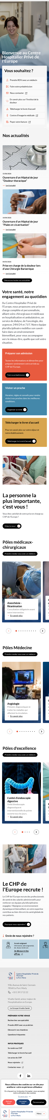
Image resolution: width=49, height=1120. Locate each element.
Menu (39, 1114)
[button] (9, 631)
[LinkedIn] (29, 1076)
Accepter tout (23, 1102)
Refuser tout (9, 1102)
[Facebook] (20, 1076)
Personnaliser (38, 1102)
